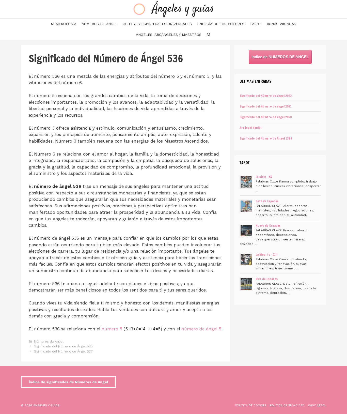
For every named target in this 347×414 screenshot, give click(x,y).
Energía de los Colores (220, 24)
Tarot (256, 24)
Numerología (63, 24)
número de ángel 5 (201, 328)
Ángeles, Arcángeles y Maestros (168, 35)
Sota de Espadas (267, 201)
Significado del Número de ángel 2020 (266, 117)
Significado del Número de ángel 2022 (266, 96)
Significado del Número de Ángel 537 (63, 351)
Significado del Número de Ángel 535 (63, 346)
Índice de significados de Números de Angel (68, 382)
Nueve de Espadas (268, 225)
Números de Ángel (100, 24)
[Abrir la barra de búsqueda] (209, 34)
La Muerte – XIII (267, 254)
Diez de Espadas (267, 279)
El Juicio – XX (264, 177)
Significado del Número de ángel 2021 (266, 106)
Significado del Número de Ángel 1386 (266, 138)
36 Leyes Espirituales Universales (157, 24)
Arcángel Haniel (250, 128)
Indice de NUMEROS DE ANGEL (280, 57)
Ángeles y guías (183, 9)
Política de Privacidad (287, 405)
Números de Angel (49, 341)
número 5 (112, 328)
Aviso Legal (317, 405)
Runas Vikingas (281, 24)
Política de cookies (250, 405)
